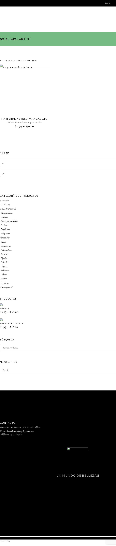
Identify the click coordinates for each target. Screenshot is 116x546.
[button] (16, 67)
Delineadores (6, 249)
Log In (107, 3)
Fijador (4, 258)
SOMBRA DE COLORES (11, 323)
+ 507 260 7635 (15, 434)
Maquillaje (4, 237)
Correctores (6, 245)
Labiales (4, 262)
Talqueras (5, 233)
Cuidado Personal (15, 122)
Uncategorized (6, 287)
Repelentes (5, 229)
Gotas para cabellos (33, 122)
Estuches (4, 254)
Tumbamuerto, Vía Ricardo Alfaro (24, 427)
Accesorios (4, 200)
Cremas (4, 216)
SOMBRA (4, 308)
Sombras (5, 283)
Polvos (4, 274)
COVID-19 (5, 204)
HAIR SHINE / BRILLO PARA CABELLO (24, 118)
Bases (3, 241)
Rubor (4, 278)
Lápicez (4, 266)
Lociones (4, 225)
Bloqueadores (7, 212)
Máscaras (5, 270)
